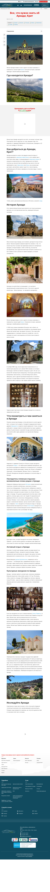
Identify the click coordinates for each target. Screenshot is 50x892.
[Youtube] (4, 815)
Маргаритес (14, 426)
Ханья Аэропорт (16, 760)
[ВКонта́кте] (20, 811)
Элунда (26, 762)
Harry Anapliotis (29, 856)
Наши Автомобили (29, 784)
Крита (22, 69)
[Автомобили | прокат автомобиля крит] (21, 5)
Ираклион (4, 758)
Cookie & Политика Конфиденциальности (24, 853)
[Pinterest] (4, 45)
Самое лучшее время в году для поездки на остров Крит (18, 796)
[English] (15, 23)
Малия (3, 772)
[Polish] (26, 23)
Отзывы (38, 788)
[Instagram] (20, 813)
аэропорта (22, 157)
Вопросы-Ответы (29, 788)
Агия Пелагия (4, 768)
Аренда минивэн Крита (18, 784)
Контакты (27, 791)
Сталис (3, 770)
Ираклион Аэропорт (6, 760)
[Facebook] (4, 38)
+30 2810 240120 (43, 1)
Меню (44, 5)
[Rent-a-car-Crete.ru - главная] (8, 5)
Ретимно (39, 758)
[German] (20, 23)
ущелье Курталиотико (21, 559)
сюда (40, 200)
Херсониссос (4, 762)
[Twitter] (4, 35)
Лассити (27, 758)
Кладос (15, 465)
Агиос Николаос (28, 760)
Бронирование (28, 5)
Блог (37, 1)
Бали (16, 503)
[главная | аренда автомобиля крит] (18, 5)
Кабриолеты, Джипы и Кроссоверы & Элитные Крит (7, 792)
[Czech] (15, 24)
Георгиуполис (40, 762)
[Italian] (32, 23)
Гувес (3, 764)
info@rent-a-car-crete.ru (26, 836)
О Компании (39, 786)
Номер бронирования (29, 1)
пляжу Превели (36, 613)
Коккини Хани (4, 766)
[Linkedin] (4, 41)
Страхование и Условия (30, 786)
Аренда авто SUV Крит (6, 787)
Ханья (14, 758)
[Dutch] (38, 23)
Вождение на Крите (6, 795)
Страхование (36, 5)
